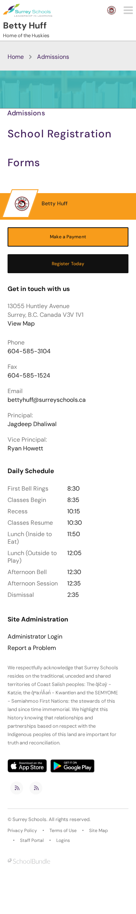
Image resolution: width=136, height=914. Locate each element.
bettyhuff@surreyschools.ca (47, 400)
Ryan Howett (25, 448)
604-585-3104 (29, 351)
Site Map (98, 830)
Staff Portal (32, 840)
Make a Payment (68, 237)
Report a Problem (32, 648)
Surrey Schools (29, 819)
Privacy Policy (22, 830)
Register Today (68, 264)
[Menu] (128, 10)
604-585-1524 (29, 375)
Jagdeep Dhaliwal (32, 424)
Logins (63, 840)
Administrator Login (35, 636)
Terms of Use (63, 830)
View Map (21, 323)
